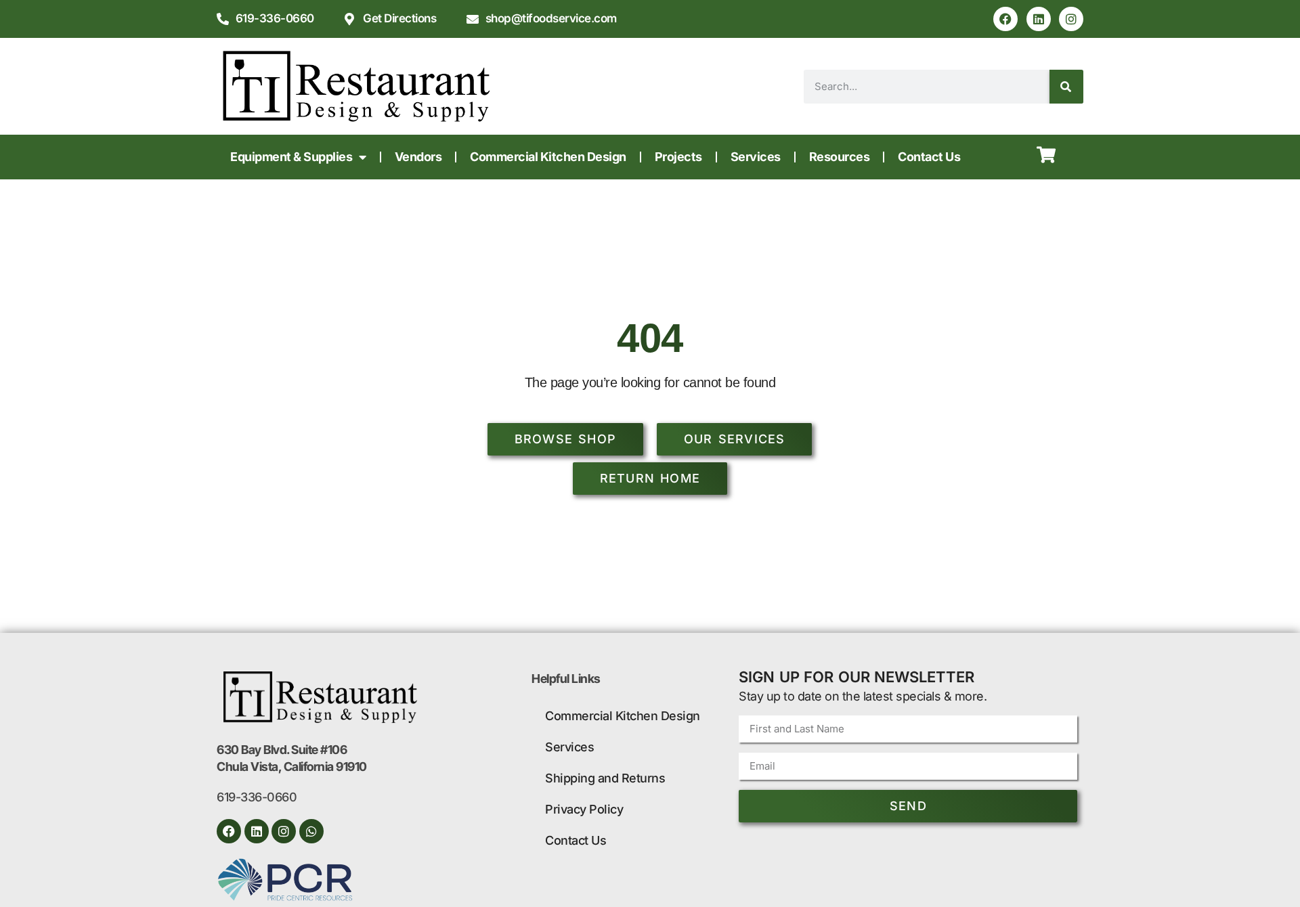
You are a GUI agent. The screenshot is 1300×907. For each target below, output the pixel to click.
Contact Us (929, 157)
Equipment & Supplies (291, 157)
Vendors (418, 157)
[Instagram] (1071, 19)
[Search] (1066, 87)
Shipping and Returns (605, 778)
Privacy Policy (584, 809)
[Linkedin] (1038, 19)
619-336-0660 (257, 797)
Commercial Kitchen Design (548, 157)
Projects (678, 157)
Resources (839, 157)
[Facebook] (1005, 19)
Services (756, 157)
